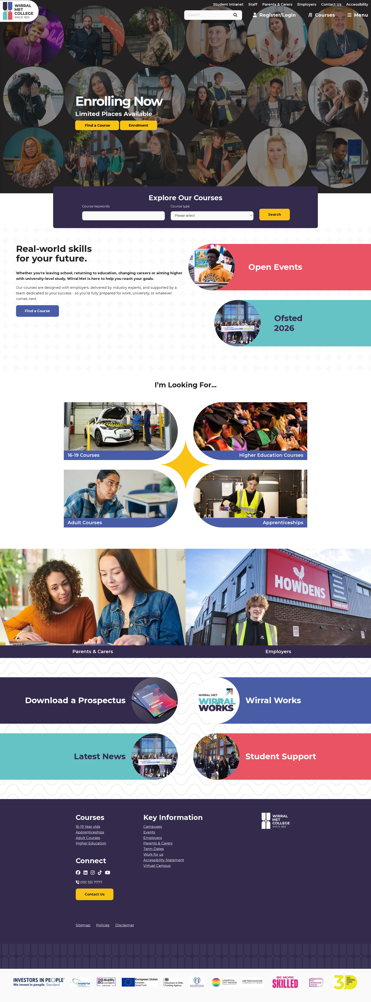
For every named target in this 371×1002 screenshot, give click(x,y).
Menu (361, 15)
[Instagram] (93, 872)
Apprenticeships (90, 832)
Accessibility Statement (163, 860)
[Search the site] (235, 15)
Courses (325, 15)
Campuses (152, 827)
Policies (103, 925)
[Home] (48, 11)
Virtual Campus (157, 866)
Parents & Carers (277, 4)
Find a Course (97, 125)
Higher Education (91, 843)
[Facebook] (79, 872)
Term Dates (153, 849)
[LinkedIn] (86, 872)
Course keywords (96, 206)
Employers (306, 4)
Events (149, 832)
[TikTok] (100, 872)
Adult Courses (88, 838)
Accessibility (357, 4)
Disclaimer (124, 925)
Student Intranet (228, 4)
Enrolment (138, 125)
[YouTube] (107, 872)
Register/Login (277, 15)
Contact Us (331, 4)
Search (274, 214)
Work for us (153, 854)
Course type (180, 206)
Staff (252, 4)
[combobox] (213, 15)
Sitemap (83, 925)
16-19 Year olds (88, 827)
